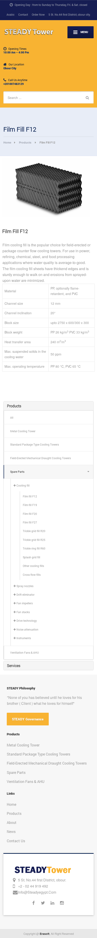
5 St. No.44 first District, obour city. (69, 14)
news (11, 831)
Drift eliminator (25, 594)
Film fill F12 (30, 496)
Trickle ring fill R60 (34, 548)
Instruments (23, 638)
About (11, 822)
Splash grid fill (31, 557)
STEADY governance (28, 719)
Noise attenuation (27, 629)
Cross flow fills (32, 574)
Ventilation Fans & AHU (24, 652)
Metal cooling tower (22, 431)
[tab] (48, 405)
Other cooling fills (33, 566)
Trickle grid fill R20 (34, 531)
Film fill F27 (30, 522)
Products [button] (14, 405)
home (7, 142)
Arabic (10, 14)
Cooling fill (23, 485)
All (11, 417)
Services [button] (13, 665)
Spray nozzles (24, 586)
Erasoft (44, 934)
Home (11, 804)
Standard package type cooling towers (34, 444)
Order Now (38, 14)
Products (25, 142)
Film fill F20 (30, 514)
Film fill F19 (30, 505)
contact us (16, 840)
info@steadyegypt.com (37, 892)
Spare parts (17, 471)
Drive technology (26, 620)
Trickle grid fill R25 (34, 540)
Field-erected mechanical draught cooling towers (40, 458)
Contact (23, 14)
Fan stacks (23, 612)
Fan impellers (24, 603)
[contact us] (15, 880)
